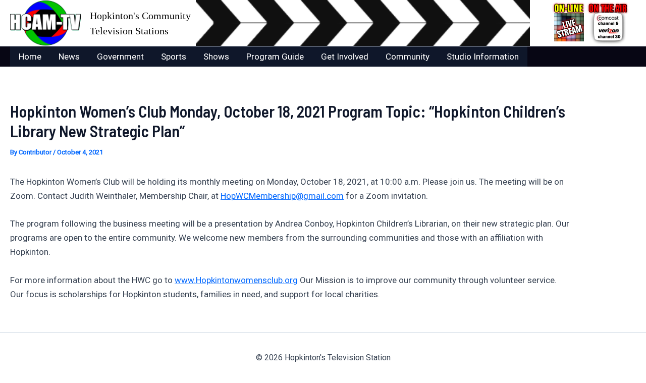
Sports (173, 56)
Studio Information (483, 56)
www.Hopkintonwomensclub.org (236, 280)
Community (407, 56)
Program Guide (275, 56)
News (69, 56)
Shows (216, 56)
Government (120, 56)
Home (30, 56)
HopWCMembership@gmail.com (282, 196)
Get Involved (344, 56)
